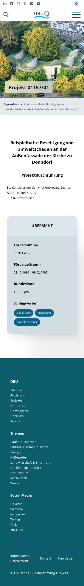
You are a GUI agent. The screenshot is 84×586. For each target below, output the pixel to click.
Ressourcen (18, 478)
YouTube (16, 530)
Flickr (14, 524)
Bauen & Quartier (23, 442)
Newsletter (66, 558)
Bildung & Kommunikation (29, 447)
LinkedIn (16, 504)
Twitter (15, 519)
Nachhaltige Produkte (26, 468)
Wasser (15, 483)
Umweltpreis (19, 411)
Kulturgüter (18, 457)
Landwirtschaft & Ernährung (30, 462)
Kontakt (45, 558)
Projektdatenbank (14, 104)
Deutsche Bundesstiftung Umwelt (41, 573)
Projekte (16, 400)
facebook (16, 509)
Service (15, 421)
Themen (16, 390)
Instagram (17, 514)
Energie (15, 452)
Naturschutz (19, 473)
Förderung (17, 395)
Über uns (17, 416)
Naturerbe (17, 406)
